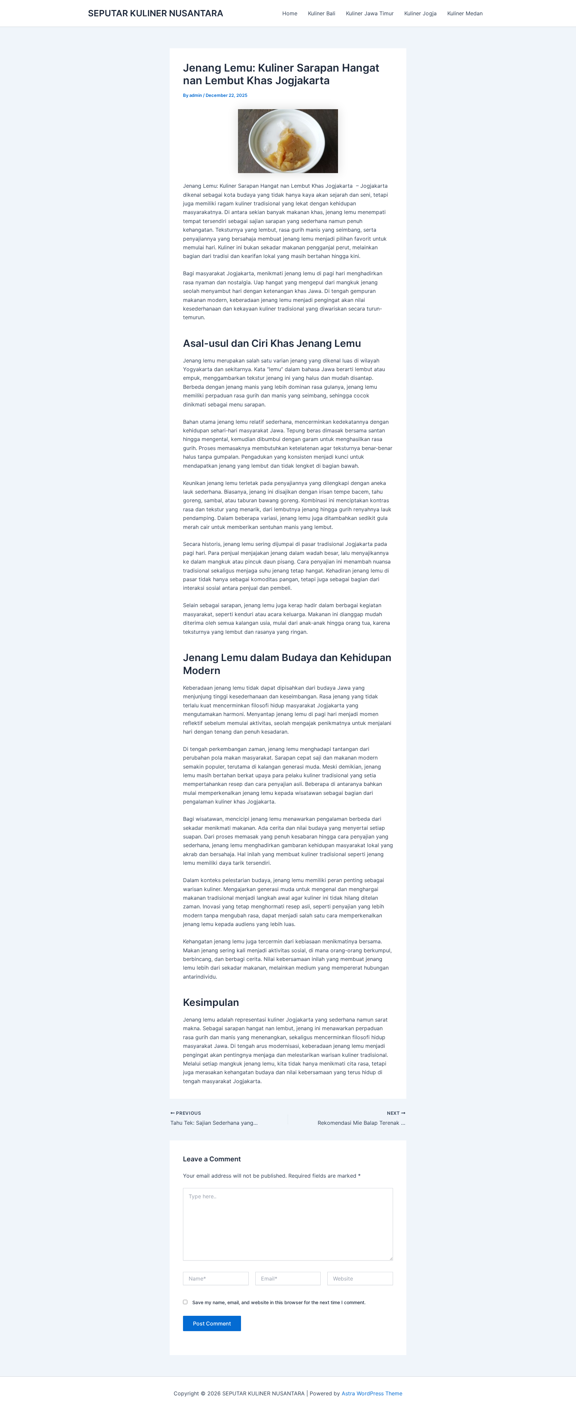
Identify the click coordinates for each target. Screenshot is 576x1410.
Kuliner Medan (465, 13)
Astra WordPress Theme (372, 1393)
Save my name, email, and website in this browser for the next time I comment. (279, 1302)
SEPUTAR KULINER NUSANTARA (155, 13)
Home (289, 13)
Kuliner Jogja (420, 13)
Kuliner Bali (321, 13)
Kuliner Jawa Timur (370, 13)
